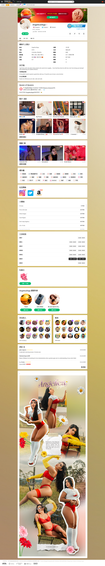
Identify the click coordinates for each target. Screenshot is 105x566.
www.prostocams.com (14, 561)
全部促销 (18, 4)
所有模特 (3, 4)
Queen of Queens (48, 88)
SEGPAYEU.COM (36, 561)
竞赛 (22, 4)
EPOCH (31, 561)
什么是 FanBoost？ (81, 28)
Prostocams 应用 (31, 4)
